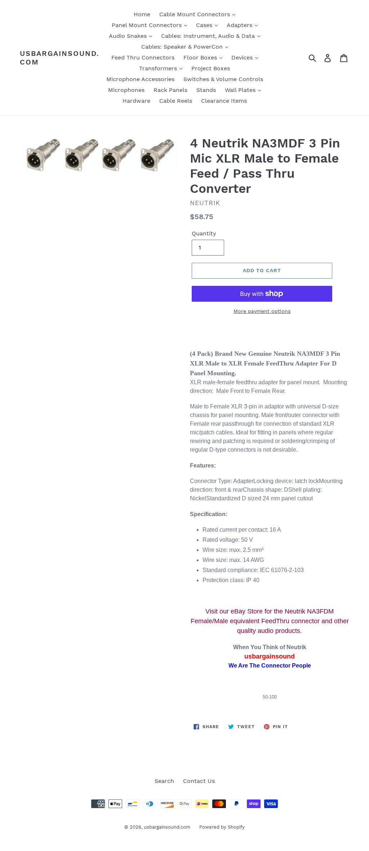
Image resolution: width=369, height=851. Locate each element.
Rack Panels (170, 90)
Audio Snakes (128, 35)
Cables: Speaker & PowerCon (182, 46)
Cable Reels (175, 100)
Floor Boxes (201, 57)
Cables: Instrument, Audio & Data (209, 35)
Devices (242, 57)
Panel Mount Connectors (147, 25)
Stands (206, 90)
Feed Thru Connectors (142, 57)
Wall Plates (241, 90)
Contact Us (199, 780)
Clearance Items (224, 100)
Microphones (126, 90)
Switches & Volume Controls (223, 79)
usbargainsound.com (59, 57)
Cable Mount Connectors (195, 14)
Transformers (159, 68)
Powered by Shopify (222, 827)
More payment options (262, 311)
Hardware (136, 100)
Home (142, 14)
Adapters (240, 25)
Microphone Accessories (140, 79)
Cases (205, 25)
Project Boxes (210, 68)
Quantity (204, 233)
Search (164, 780)
